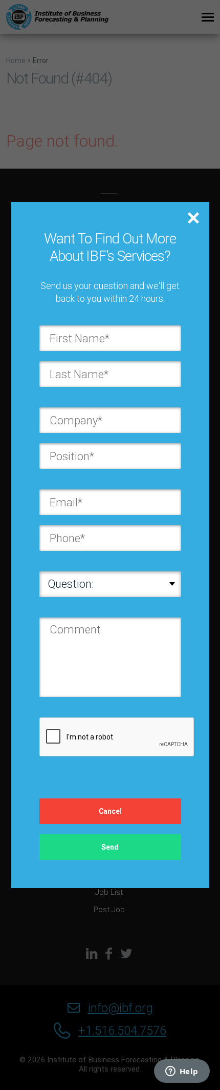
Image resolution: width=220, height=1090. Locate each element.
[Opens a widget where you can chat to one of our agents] (181, 1072)
